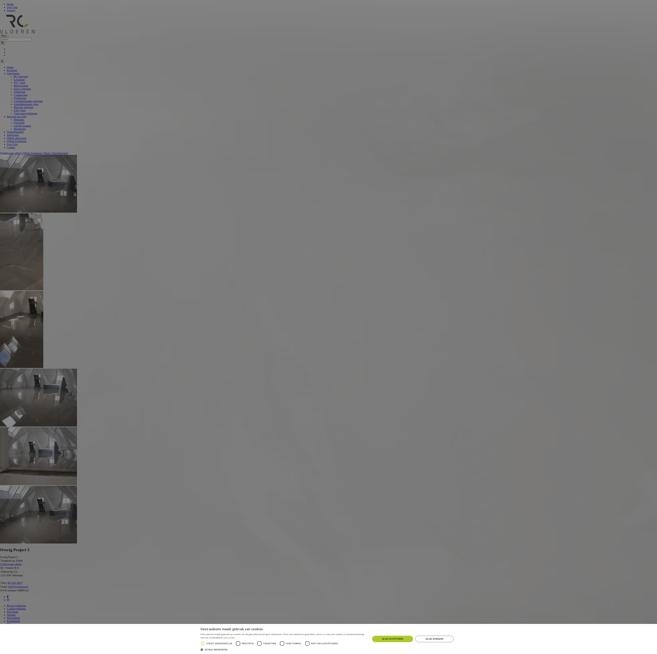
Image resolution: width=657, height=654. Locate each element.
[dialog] (328, 639)
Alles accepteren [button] (392, 638)
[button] (283, 649)
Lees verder (229, 637)
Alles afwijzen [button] (434, 638)
